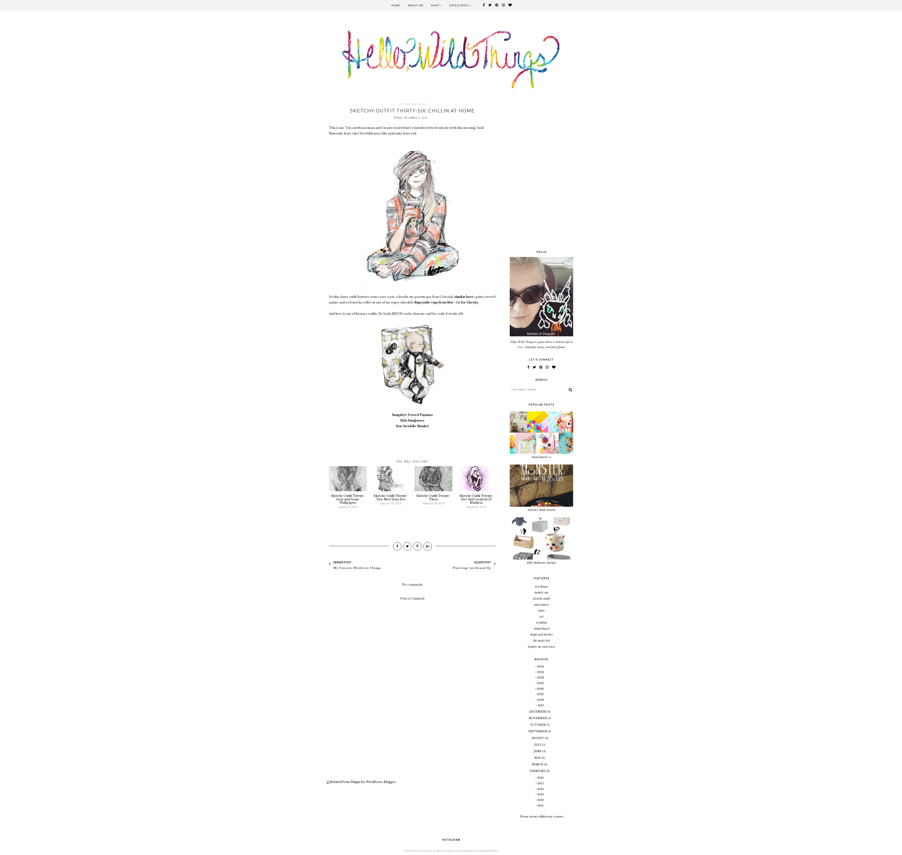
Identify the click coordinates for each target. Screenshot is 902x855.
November (538, 718)
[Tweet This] (407, 546)
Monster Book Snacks (542, 510)
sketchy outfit (416, 104)
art (401, 104)
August (538, 738)
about (533, 816)
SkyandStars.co (487, 851)
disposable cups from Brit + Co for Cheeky (446, 302)
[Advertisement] (412, 740)
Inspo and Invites (541, 634)
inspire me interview (541, 646)
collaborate (545, 816)
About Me (416, 5)
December (538, 711)
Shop (435, 5)
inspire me (541, 592)
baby (541, 610)
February (538, 771)
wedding (541, 622)
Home (395, 5)
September (538, 731)
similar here (464, 297)
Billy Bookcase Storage (541, 562)
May (537, 757)
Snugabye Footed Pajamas (412, 415)
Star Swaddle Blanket (412, 426)
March (538, 764)
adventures (541, 604)
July (538, 744)
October (538, 724)
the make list (541, 640)
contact (558, 816)
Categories (459, 5)
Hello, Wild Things (441, 851)
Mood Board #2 (542, 457)
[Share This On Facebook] (397, 546)
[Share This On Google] (427, 546)
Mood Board (541, 628)
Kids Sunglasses (412, 420)
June (538, 751)
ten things (541, 586)
